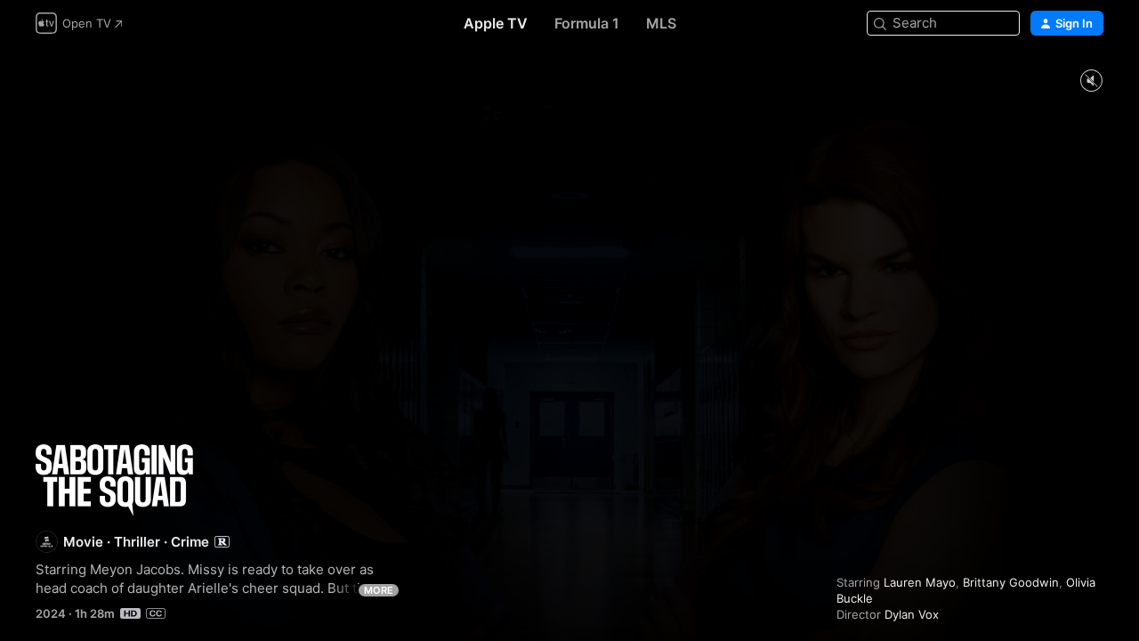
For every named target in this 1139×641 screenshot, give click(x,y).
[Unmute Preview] (1090, 81)
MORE (378, 590)
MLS (661, 23)
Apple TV (496, 23)
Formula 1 (586, 23)
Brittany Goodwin (1011, 582)
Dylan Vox (912, 614)
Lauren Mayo (920, 582)
